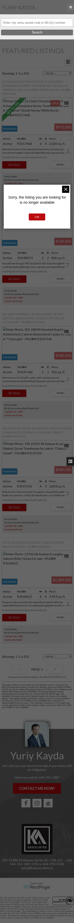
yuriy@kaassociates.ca (37, 868)
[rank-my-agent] (48, 803)
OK (37, 217)
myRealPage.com (37, 887)
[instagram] (37, 803)
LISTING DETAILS (14, 165)
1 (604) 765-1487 (13, 183)
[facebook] (25, 803)
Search (37, 32)
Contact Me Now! (37, 788)
